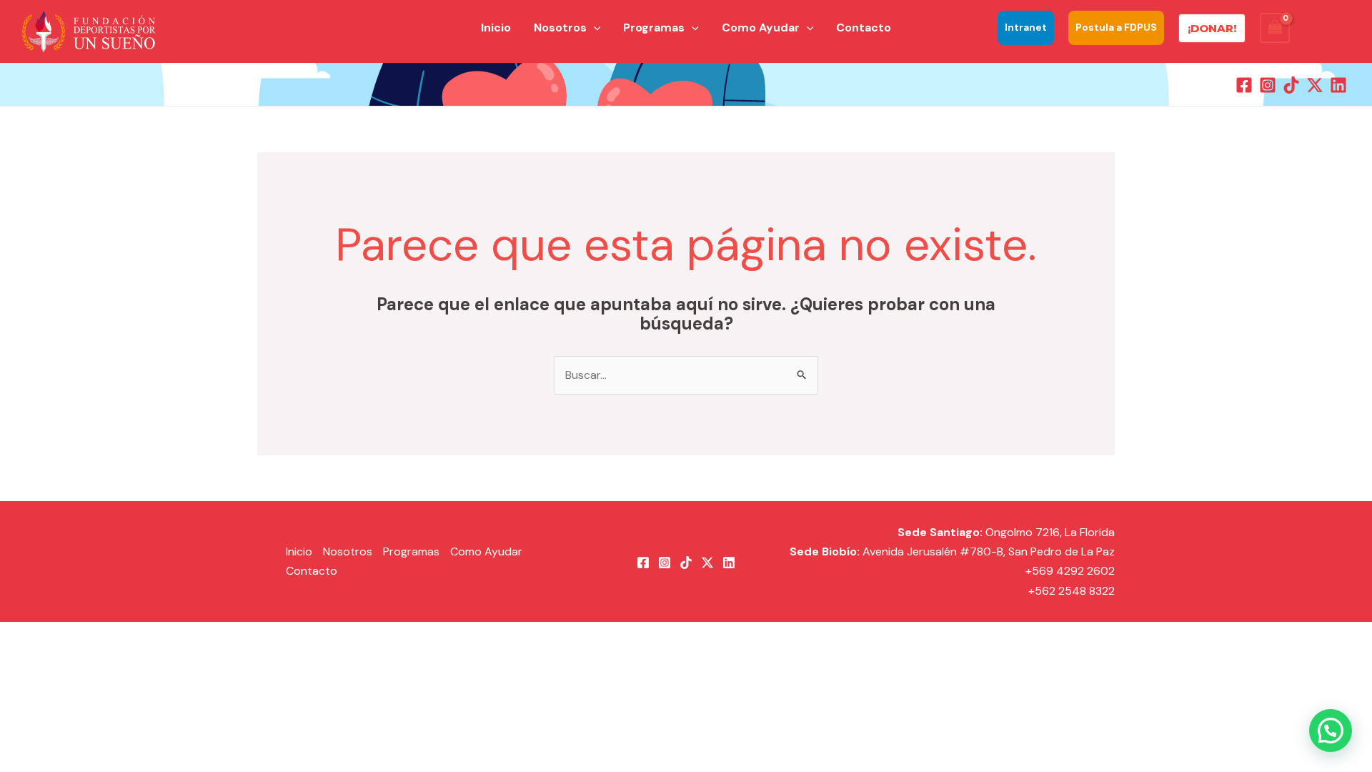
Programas (411, 551)
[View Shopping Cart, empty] (1275, 27)
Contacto (311, 570)
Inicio (299, 551)
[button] (594, 28)
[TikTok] (1291, 85)
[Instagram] (1267, 85)
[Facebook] (1244, 85)
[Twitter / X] (1314, 85)
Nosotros (347, 551)
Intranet (1026, 27)
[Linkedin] (1338, 85)
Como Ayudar (486, 551)
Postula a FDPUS (1116, 27)
